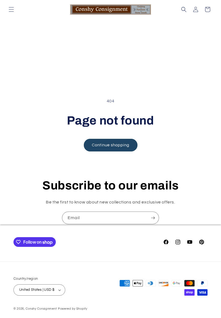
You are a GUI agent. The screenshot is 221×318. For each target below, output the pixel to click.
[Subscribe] (153, 218)
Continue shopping (110, 145)
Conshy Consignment (41, 308)
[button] (11, 9)
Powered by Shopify (72, 308)
